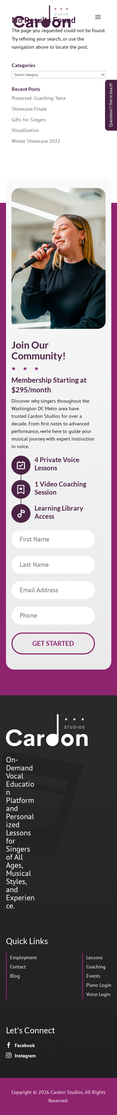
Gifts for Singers (29, 120)
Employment (23, 957)
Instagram (25, 1056)
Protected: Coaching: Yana (39, 98)
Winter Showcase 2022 (36, 141)
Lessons (94, 957)
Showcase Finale (29, 109)
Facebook (25, 1045)
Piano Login (98, 985)
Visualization (25, 130)
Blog (15, 976)
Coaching (96, 967)
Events (93, 976)
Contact (18, 967)
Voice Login (98, 994)
